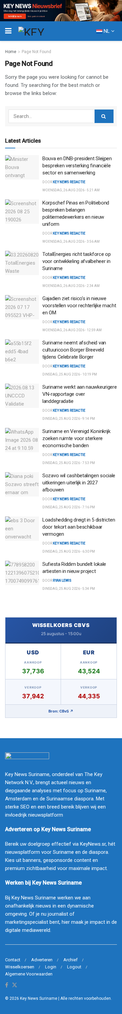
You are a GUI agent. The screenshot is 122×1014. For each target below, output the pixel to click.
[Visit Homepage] (43, 31)
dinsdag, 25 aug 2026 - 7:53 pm (68, 463)
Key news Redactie (69, 233)
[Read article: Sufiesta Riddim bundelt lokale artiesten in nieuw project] (22, 573)
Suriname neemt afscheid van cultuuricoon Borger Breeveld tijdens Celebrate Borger (74, 350)
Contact (12, 959)
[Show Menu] (8, 31)
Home (10, 51)
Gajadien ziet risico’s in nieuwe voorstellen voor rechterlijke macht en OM (79, 305)
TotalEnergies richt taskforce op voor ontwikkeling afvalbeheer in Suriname (76, 261)
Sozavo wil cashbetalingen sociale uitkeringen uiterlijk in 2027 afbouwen (78, 483)
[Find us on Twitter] (14, 985)
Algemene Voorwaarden (29, 973)
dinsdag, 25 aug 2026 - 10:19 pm (69, 374)
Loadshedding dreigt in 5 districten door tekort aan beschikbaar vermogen (78, 527)
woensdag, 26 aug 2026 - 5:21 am (71, 190)
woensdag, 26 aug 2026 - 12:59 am (72, 330)
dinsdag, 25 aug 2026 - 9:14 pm (68, 418)
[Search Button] (104, 116)
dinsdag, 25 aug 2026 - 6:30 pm (68, 551)
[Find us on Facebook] (6, 985)
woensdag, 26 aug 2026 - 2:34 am (71, 286)
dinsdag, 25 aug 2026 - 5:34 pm (68, 588)
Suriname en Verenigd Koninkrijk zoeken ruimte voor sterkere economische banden (76, 438)
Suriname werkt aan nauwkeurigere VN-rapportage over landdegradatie (79, 394)
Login (50, 966)
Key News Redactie (69, 182)
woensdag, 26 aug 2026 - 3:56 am (71, 241)
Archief (70, 959)
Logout (74, 966)
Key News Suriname (38, 998)
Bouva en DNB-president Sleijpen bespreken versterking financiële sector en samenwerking (77, 165)
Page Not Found (36, 51)
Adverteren (42, 959)
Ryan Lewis (62, 580)
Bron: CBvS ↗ (61, 711)
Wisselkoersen (19, 966)
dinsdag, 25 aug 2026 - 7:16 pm (68, 507)
